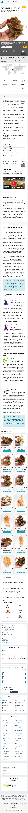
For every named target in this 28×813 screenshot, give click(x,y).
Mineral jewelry (7, 634)
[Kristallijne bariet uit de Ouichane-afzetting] (19, 91)
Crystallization (14, 80)
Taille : (3, 680)
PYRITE (5, 748)
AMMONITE (5, 722)
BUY (24, 6)
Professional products (9, 642)
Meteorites (5, 636)
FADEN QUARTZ (19, 733)
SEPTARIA (5, 753)
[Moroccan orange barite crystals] (7, 520)
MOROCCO (6, 705)
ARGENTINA (19, 698)
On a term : (4, 662)
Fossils (5, 632)
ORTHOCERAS (19, 745)
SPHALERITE (5, 756)
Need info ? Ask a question (6, 46)
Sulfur (6, 163)
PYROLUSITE (19, 748)
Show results (14, 691)
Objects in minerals (7, 630)
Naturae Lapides (6, 174)
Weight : (3, 676)
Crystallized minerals (8, 629)
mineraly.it (6, 803)
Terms (2, 795)
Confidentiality (13, 795)
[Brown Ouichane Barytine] (7, 480)
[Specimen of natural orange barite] (7, 561)
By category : (4, 650)
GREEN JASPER (6, 738)
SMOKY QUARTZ (6, 754)
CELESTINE (5, 730)
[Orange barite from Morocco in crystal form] (21, 541)
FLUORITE (18, 735)
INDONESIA (6, 703)
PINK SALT (18, 746)
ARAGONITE (19, 723)
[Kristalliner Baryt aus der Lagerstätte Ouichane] (12, 91)
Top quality (5, 640)
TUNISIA (5, 710)
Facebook (12, 798)
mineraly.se (17, 805)
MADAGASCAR (20, 705)
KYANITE (5, 741)
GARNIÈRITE (6, 736)
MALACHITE (19, 743)
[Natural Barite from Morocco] (21, 460)
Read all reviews (22, 789)
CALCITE (18, 727)
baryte (4, 447)
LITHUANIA (19, 703)
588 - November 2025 (23, 87)
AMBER (5, 720)
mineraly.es (13, 803)
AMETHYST (19, 720)
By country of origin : (19, 667)
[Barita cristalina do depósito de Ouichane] (21, 91)
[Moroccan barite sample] (7, 541)
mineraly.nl (20, 803)
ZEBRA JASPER (6, 759)
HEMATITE (18, 738)
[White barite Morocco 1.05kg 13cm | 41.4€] (7, 500)
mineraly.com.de (22, 801)
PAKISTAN (5, 708)
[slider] (2, 674)
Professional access (9, 796)
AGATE (5, 718)
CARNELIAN (19, 728)
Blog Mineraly (5, 798)
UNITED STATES (20, 710)
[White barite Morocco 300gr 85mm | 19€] (21, 439)
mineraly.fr (5, 801)
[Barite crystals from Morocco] (21, 520)
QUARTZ (5, 749)
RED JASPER (19, 749)
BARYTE (18, 725)
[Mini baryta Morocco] (7, 439)
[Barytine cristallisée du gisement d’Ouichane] (9, 91)
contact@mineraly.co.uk (10, 799)
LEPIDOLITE (5, 743)
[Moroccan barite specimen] (21, 561)
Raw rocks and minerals (8, 625)
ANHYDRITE (19, 722)
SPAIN (18, 702)
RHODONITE (6, 751)
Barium (6, 159)
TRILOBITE (5, 758)
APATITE (5, 723)
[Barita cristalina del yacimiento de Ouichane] (16, 91)
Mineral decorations (8, 627)
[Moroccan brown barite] (21, 480)
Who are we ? (19, 795)
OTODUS (5, 746)
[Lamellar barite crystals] (7, 460)
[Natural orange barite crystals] (21, 500)
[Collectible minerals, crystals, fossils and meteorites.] (2, 1)
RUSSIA (18, 708)
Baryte (23, 81)
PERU (18, 707)
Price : (3, 672)
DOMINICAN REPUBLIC (7, 702)
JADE (4, 740)
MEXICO (5, 707)
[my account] (11, 2)
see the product (7, 451)
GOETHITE (18, 736)
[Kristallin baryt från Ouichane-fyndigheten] (23, 91)
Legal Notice (7, 795)
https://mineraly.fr (21, 799)
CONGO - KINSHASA (20, 700)
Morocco (14, 84)
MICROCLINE (6, 745)
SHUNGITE (19, 753)
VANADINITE (19, 758)
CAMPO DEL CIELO (7, 728)
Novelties (4, 639)
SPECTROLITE (19, 754)
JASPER (18, 740)
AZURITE (5, 725)
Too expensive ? (23, 53)
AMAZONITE (19, 718)
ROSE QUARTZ (19, 751)
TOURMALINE (19, 756)
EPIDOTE (5, 733)
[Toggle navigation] (26, 1)
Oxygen (7, 161)
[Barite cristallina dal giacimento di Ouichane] (14, 91)
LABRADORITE (19, 741)
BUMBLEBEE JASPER (7, 727)
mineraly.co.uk (13, 801)
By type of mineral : (6, 667)
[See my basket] (13, 2)
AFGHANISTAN (6, 698)
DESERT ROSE (19, 730)
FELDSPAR (5, 735)
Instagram (18, 798)
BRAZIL (5, 700)
